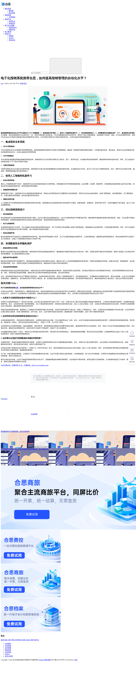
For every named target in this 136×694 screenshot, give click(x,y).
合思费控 (8, 643)
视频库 (11, 36)
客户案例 (8, 32)
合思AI (7, 654)
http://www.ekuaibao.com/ (40, 365)
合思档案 (8, 648)
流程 (9, 640)
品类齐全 (12, 21)
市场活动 (12, 40)
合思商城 (8, 652)
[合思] (6, 5)
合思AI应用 (9, 656)
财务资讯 (23, 83)
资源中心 (8, 34)
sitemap (41, 660)
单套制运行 (13, 27)
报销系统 (8, 15)
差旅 (6, 640)
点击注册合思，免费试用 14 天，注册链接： (16, 365)
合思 (16, 288)
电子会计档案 (9, 25)
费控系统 (8, 9)
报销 (2, 640)
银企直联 (12, 13)
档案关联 (12, 29)
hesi (2, 83)
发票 (23, 640)
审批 (13, 640)
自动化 (27, 640)
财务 (32, 640)
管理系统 (18, 640)
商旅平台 (8, 19)
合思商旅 (8, 646)
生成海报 (34, 414)
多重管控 (12, 23)
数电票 (11, 11)
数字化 (36, 640)
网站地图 (47, 660)
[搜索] (65, 66)
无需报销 (12, 17)
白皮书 (11, 38)
